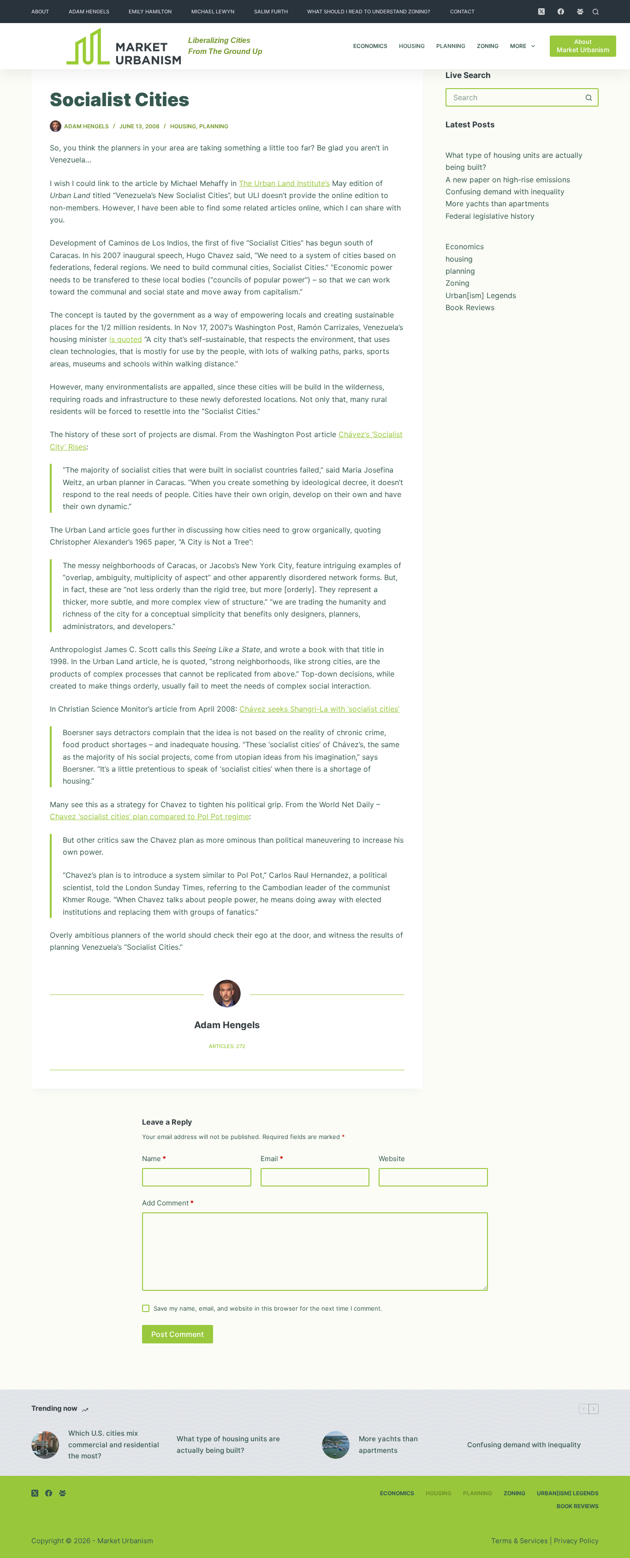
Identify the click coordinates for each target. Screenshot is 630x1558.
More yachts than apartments (497, 203)
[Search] (596, 12)
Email (272, 1158)
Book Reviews (470, 307)
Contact (462, 11)
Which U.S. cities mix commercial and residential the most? (113, 1445)
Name (154, 1158)
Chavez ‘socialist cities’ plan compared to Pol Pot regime (149, 816)
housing (412, 45)
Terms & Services (519, 1541)
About (40, 11)
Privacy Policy (576, 1541)
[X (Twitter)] (541, 11)
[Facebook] (561, 11)
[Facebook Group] (580, 11)
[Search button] (589, 97)
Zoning (488, 45)
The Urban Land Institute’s (284, 183)
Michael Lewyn (212, 11)
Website (392, 1158)
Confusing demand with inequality (505, 191)
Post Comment (177, 1334)
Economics (370, 45)
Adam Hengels (89, 11)
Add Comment (168, 1202)
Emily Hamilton (150, 11)
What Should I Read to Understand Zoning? (368, 11)
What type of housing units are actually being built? (228, 1444)
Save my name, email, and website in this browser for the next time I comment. (268, 1308)
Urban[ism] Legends (481, 295)
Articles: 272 (227, 1046)
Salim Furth (271, 11)
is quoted (125, 339)
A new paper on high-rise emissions (508, 179)
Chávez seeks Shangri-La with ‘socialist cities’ (319, 708)
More (518, 45)
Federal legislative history (490, 216)
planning (450, 45)
